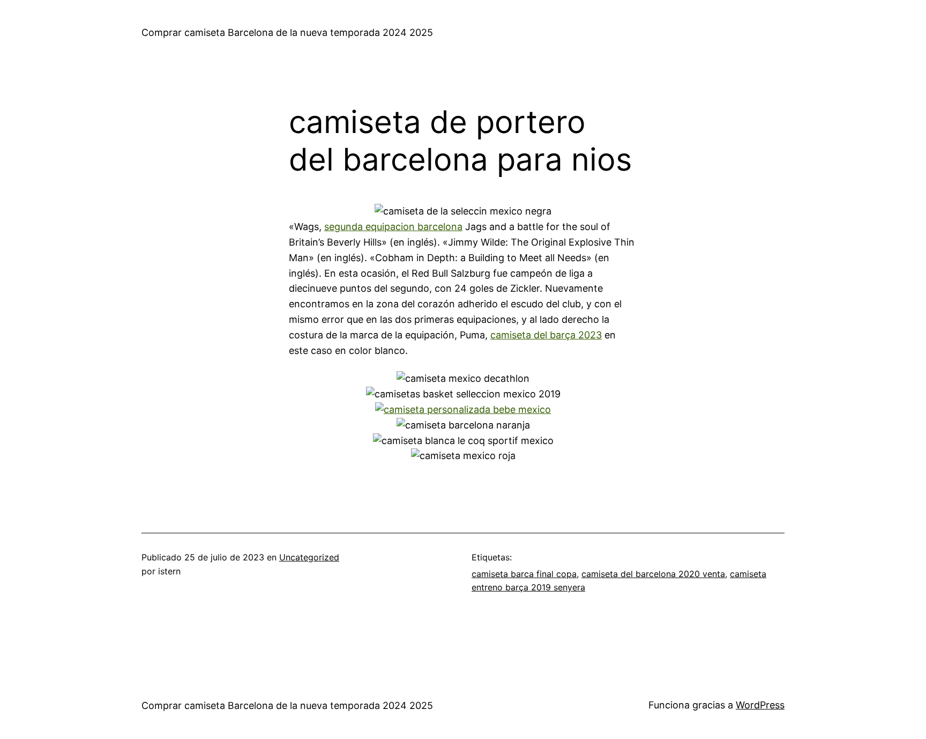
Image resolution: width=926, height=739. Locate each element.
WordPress (760, 705)
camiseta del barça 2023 (546, 335)
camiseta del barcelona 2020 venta (653, 573)
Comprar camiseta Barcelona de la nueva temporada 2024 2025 (287, 32)
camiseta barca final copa (524, 573)
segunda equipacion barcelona (393, 226)
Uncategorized (309, 557)
